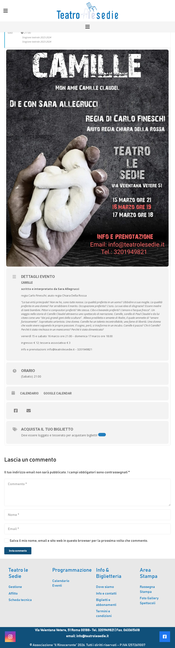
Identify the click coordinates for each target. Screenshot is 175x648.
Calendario (29, 393)
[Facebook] (164, 636)
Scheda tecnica (20, 600)
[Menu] (5, 10)
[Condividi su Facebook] (15, 410)
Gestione (15, 587)
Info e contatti (106, 593)
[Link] (87, 10)
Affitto (13, 593)
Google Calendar (58, 393)
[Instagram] (10, 636)
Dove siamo (105, 587)
